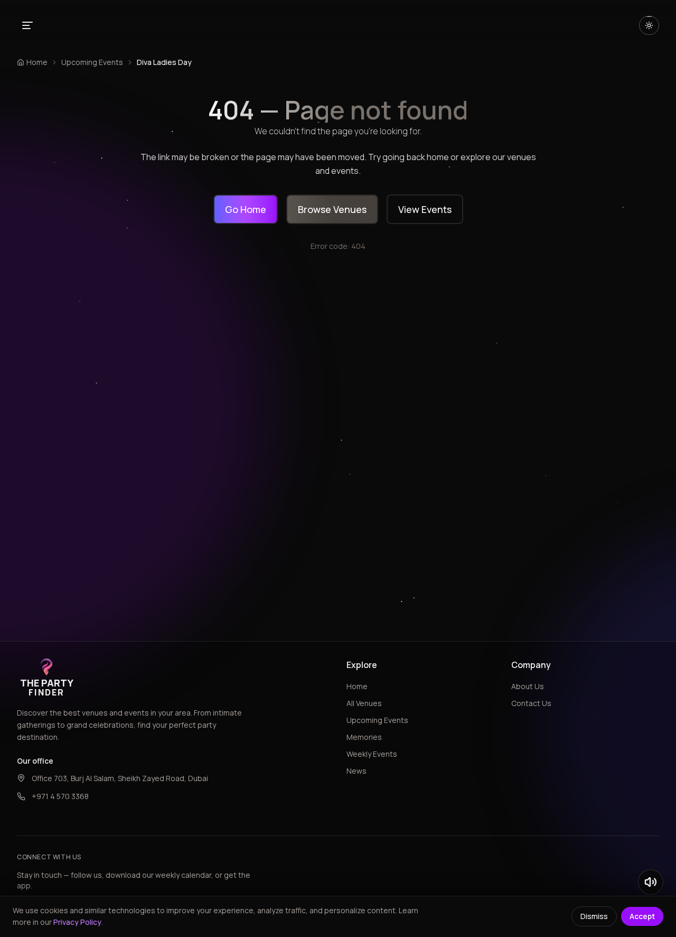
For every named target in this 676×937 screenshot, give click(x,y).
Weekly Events (371, 754)
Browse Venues (332, 209)
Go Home (245, 209)
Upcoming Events (92, 62)
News (356, 771)
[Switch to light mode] (649, 25)
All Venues (364, 703)
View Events (425, 209)
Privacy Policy (77, 922)
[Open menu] (27, 25)
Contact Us (531, 703)
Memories (364, 737)
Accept (642, 916)
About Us (527, 686)
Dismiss (594, 916)
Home (357, 686)
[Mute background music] (650, 882)
